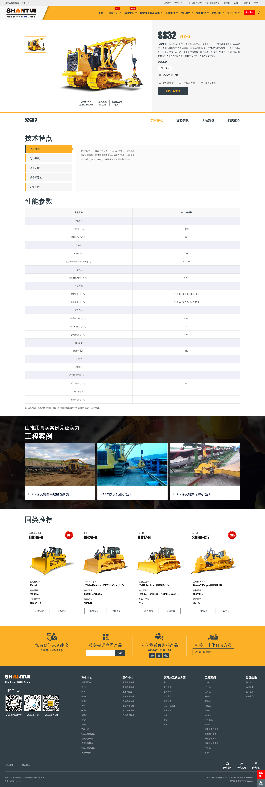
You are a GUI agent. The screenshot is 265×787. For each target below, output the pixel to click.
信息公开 (237, 3)
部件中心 (129, 13)
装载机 (84, 691)
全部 (207, 682)
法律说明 (9, 765)
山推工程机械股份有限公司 (17, 2)
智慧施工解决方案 (150, 13)
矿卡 (83, 705)
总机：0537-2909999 (13, 781)
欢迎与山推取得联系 (52, 650)
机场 (166, 715)
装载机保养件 (128, 710)
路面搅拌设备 (87, 738)
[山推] (25, 13)
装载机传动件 (128, 715)
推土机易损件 (128, 687)
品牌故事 (250, 687)
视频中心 (250, 696)
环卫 (166, 724)
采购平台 (26, 765)
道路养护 (167, 691)
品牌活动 (250, 682)
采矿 (166, 682)
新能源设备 (86, 682)
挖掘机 (84, 696)
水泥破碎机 (86, 752)
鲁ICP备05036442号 (244, 777)
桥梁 (166, 719)
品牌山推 (217, 13)
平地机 (84, 710)
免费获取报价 (172, 91)
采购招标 (227, 3)
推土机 (84, 687)
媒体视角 (250, 691)
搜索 (120, 653)
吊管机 (208, 724)
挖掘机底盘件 (128, 696)
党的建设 (201, 13)
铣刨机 (84, 719)
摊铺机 (84, 724)
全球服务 (186, 13)
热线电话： (174, 3)
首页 (100, 13)
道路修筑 (167, 687)
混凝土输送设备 (88, 747)
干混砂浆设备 (87, 743)
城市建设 (167, 710)
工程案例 (170, 13)
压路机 (84, 715)
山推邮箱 (247, 3)
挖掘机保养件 (128, 705)
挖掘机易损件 (128, 701)
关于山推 (232, 13)
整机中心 (114, 13)
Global (256, 3)
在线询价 (261, 774)
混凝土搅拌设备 (88, 733)
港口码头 (167, 701)
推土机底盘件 (128, 682)
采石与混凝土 (169, 705)
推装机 (84, 701)
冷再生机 (85, 729)
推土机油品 (127, 691)
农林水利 (167, 696)
